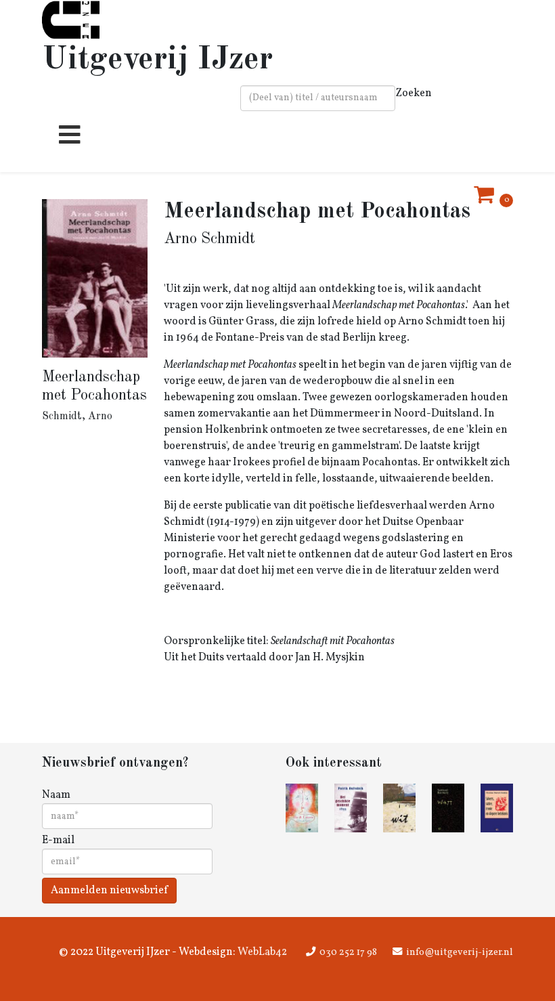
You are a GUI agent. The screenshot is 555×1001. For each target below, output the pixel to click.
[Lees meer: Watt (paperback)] (448, 808)
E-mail (58, 840)
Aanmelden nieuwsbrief (109, 890)
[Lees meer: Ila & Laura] (302, 808)
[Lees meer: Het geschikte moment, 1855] (350, 808)
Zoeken (413, 93)
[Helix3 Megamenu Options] (66, 140)
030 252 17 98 (348, 952)
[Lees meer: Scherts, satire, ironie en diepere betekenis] (497, 808)
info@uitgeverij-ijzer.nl (459, 952)
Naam (56, 795)
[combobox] (317, 98)
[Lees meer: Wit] (399, 808)
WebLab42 (261, 952)
